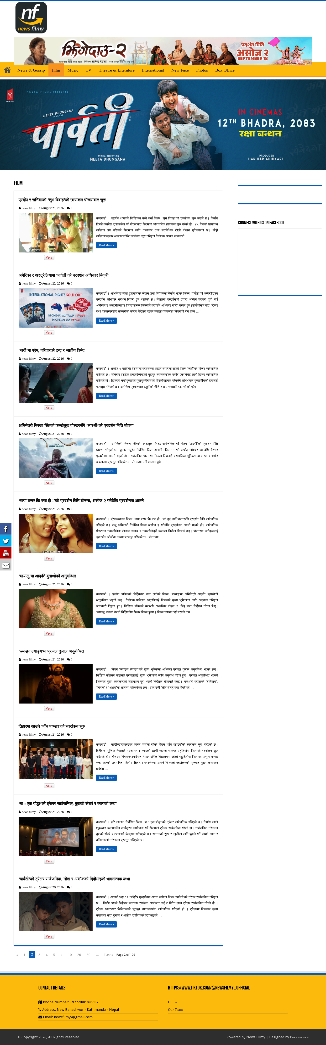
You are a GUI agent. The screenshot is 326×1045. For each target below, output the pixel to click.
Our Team (175, 1009)
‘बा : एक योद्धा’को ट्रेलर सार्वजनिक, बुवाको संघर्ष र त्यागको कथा (67, 803)
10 (70, 955)
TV (88, 70)
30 (88, 955)
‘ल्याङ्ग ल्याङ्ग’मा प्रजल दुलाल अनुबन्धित (51, 651)
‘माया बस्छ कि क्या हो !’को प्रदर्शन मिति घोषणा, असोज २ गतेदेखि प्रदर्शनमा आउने (81, 500)
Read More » (106, 245)
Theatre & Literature (117, 70)
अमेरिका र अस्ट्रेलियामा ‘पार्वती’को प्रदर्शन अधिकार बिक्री (63, 275)
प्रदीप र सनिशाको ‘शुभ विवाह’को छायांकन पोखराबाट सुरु (62, 199)
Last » (108, 955)
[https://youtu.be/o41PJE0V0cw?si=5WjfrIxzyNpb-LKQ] (163, 124)
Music (73, 70)
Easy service (299, 1037)
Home (7, 70)
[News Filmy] (32, 16)
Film (56, 70)
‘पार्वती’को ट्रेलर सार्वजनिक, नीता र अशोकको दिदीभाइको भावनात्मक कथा (74, 879)
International (153, 70)
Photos (202, 70)
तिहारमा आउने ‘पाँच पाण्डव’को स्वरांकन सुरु (52, 726)
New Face (180, 70)
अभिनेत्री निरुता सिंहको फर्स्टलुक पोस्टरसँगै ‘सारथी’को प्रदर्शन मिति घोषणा (76, 425)
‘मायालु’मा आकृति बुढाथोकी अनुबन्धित (47, 576)
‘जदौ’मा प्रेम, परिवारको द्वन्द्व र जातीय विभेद (51, 350)
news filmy (29, 208)
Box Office (225, 70)
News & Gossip (31, 70)
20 (79, 955)
